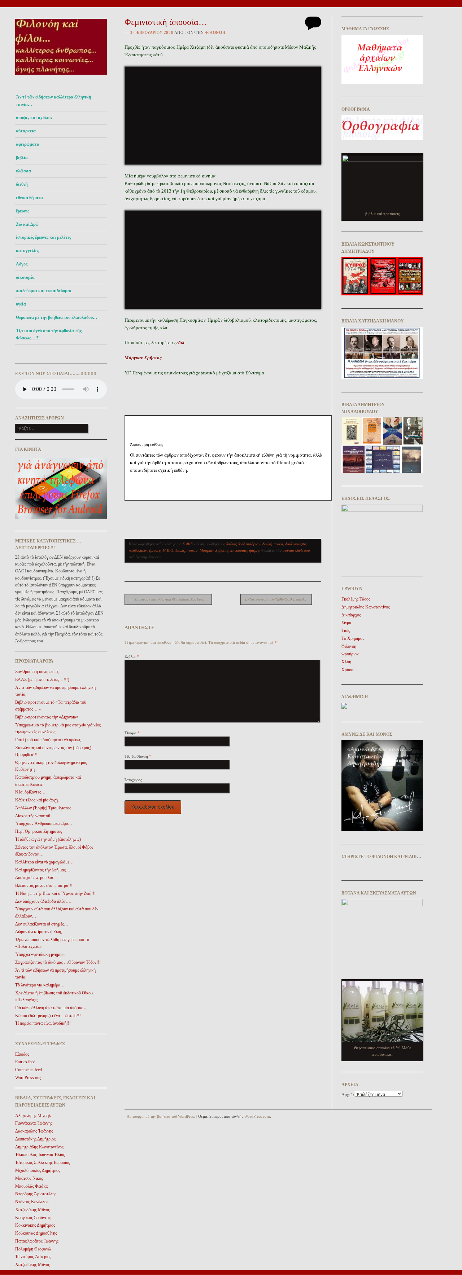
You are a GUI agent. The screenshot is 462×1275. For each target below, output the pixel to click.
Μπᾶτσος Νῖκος (29, 1178)
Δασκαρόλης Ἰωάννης (34, 1131)
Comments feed (28, 1069)
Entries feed (25, 1061)
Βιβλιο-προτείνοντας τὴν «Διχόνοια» (46, 717)
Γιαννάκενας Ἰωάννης (33, 1123)
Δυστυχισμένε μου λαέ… (36, 877)
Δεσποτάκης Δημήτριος (35, 1139)
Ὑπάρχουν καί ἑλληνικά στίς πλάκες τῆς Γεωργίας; (170, 599)
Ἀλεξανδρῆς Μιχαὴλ (33, 1115)
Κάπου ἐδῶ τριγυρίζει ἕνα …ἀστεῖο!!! (48, 1015)
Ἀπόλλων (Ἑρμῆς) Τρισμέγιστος (43, 807)
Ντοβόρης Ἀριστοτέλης (35, 1193)
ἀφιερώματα (27, 144)
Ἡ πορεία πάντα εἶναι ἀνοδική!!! (43, 1023)
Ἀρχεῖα (347, 1094)
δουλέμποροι (272, 544)
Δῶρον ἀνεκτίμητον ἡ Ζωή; (38, 931)
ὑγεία (21, 304)
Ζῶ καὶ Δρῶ (27, 224)
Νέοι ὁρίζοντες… (30, 792)
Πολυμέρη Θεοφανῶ (33, 1249)
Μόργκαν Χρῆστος (214, 550)
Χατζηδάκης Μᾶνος (32, 1209)
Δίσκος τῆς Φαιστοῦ (32, 815)
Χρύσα (347, 669)
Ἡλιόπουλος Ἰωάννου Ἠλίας (40, 1154)
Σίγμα (346, 622)
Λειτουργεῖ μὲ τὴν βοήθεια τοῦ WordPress (161, 1116)
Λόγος (21, 264)
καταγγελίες (27, 250)
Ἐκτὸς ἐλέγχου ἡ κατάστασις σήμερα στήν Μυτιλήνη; (278, 599)
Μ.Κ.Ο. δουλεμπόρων (179, 550)
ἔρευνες (22, 211)
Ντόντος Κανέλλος (31, 1201)
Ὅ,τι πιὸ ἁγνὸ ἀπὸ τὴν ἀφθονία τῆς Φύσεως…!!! (49, 334)
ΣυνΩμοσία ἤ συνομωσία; (37, 671)
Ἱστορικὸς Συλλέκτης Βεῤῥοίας (42, 1162)
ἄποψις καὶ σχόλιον (34, 117)
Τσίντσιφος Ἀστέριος (33, 1256)
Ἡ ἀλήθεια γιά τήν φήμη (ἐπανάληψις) (48, 839)
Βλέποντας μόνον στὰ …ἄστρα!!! (44, 885)
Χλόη (346, 661)
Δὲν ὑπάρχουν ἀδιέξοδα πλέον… (43, 901)
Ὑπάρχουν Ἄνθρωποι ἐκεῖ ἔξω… (43, 823)
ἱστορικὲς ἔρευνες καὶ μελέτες (43, 237)
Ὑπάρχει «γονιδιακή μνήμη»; (40, 954)
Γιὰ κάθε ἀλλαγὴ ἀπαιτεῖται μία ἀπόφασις (50, 1007)
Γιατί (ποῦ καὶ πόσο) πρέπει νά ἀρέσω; (48, 739)
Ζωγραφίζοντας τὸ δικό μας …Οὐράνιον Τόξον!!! (58, 962)
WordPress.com (257, 1116)
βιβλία (22, 157)
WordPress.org (28, 1077)
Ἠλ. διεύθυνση (138, 756)
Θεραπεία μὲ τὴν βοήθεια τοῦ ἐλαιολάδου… (56, 317)
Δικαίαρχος (351, 614)
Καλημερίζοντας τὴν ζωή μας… (42, 869)
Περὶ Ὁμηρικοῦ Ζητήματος (38, 831)
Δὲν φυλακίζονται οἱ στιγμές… (41, 924)
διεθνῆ (22, 184)
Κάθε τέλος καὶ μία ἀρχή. (37, 800)
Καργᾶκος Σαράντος (33, 1217)
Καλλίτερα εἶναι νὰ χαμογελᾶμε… (44, 862)
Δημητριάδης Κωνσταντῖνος (39, 1146)
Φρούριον (349, 653)
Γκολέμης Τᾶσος (355, 599)
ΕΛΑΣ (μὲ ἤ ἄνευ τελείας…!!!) (42, 679)
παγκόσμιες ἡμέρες (244, 550)
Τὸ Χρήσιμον (352, 638)
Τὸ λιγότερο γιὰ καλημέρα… (40, 985)
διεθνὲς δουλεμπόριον (243, 544)
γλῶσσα (23, 170)
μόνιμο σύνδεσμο (296, 550)
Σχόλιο (132, 656)
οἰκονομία (25, 277)
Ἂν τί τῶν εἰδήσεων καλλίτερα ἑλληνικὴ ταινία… (53, 100)
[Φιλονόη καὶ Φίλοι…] (61, 76)
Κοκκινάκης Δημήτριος (35, 1225)
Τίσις (345, 630)
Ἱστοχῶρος (133, 780)
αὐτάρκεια (26, 130)
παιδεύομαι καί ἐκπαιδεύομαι (43, 290)
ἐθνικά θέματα (29, 197)
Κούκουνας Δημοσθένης (36, 1233)
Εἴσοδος (22, 1054)
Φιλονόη (215, 32)
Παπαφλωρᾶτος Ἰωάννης (36, 1241)
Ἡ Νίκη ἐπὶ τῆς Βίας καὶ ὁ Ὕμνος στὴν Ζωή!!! (55, 893)
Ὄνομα (132, 733)
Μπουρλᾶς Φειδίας (31, 1186)
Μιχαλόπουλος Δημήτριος (37, 1170)
